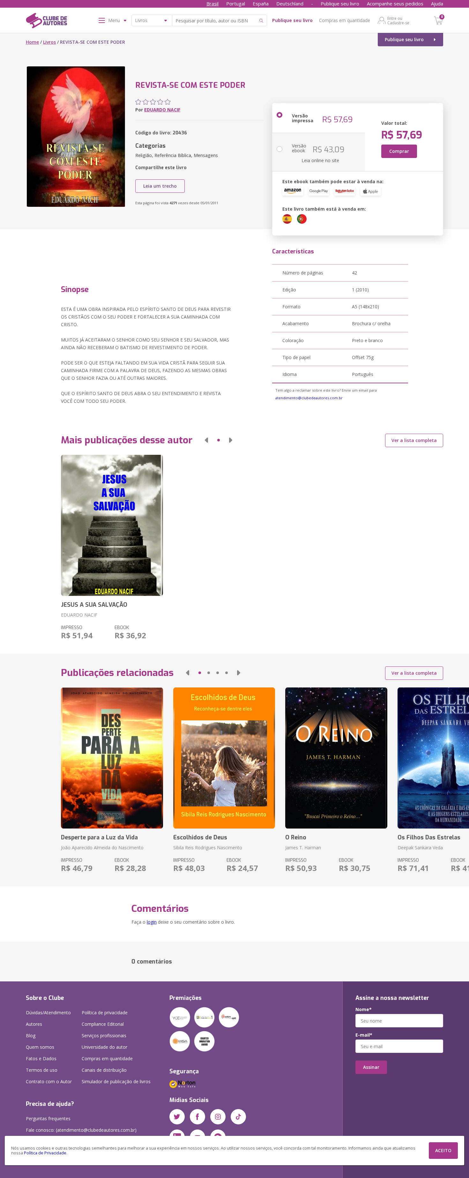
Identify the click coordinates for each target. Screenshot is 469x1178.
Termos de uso (41, 1070)
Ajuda (437, 3)
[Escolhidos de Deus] (224, 758)
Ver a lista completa (414, 440)
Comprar (399, 151)
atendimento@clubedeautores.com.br (309, 397)
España (261, 3)
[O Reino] (336, 758)
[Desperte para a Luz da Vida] (112, 758)
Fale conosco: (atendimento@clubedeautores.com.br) (81, 1130)
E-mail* (363, 1035)
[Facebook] (197, 1116)
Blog (30, 1035)
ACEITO (443, 1150)
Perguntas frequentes (48, 1118)
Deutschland (289, 3)
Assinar (371, 1067)
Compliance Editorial (103, 1024)
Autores (34, 1024)
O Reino (295, 837)
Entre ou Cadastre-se (398, 20)
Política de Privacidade (45, 1153)
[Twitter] (177, 1116)
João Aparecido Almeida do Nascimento (102, 847)
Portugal (235, 3)
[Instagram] (218, 1116)
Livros (49, 42)
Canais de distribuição (104, 1070)
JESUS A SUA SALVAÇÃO (94, 605)
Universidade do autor (104, 1047)
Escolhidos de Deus (200, 837)
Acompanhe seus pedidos (395, 3)
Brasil (212, 3)
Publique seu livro (340, 3)
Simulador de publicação (116, 1081)
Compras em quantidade (344, 20)
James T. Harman (303, 847)
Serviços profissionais (104, 1035)
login (152, 922)
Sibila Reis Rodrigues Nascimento (207, 847)
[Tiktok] (238, 1116)
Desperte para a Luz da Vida (99, 837)
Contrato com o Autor (49, 1081)
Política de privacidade (105, 1012)
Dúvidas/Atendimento (48, 1012)
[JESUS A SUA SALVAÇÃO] (112, 525)
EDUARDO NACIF (162, 110)
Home (32, 42)
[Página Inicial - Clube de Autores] (46, 22)
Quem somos (40, 1047)
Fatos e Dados (41, 1058)
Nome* (363, 1009)
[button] (206, 440)
